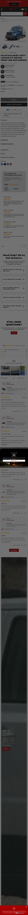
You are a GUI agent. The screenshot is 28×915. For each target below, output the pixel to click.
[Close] (26, 907)
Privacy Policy (21, 913)
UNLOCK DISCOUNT (14, 460)
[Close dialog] (0, 449)
